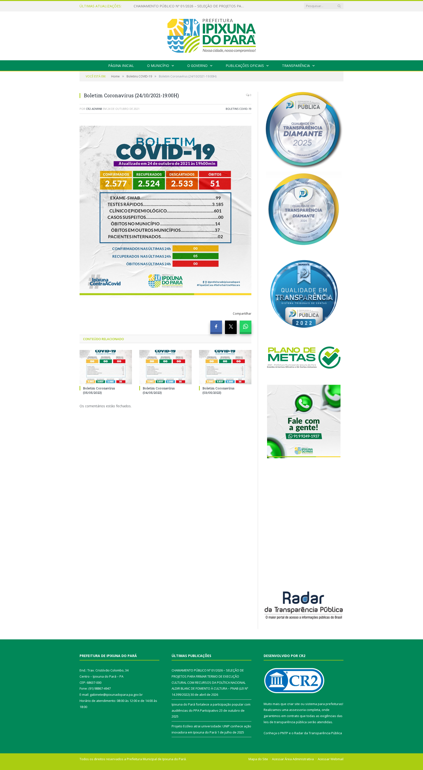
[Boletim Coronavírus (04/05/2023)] (165, 367)
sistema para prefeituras (323, 704)
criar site (293, 704)
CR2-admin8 (94, 109)
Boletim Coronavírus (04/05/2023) (159, 390)
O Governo (197, 65)
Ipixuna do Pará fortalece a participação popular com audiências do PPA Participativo (190, 6)
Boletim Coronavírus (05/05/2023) (99, 390)
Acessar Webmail (330, 759)
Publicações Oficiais (245, 65)
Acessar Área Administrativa (293, 759)
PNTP (284, 733)
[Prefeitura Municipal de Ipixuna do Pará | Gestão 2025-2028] (211, 34)
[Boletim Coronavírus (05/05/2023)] (106, 367)
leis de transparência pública (285, 722)
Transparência (296, 65)
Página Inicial (121, 65)
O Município (158, 65)
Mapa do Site (258, 759)
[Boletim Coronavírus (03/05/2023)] (225, 367)
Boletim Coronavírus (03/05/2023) (218, 390)
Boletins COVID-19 (238, 109)
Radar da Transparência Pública (318, 733)
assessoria (297, 710)
